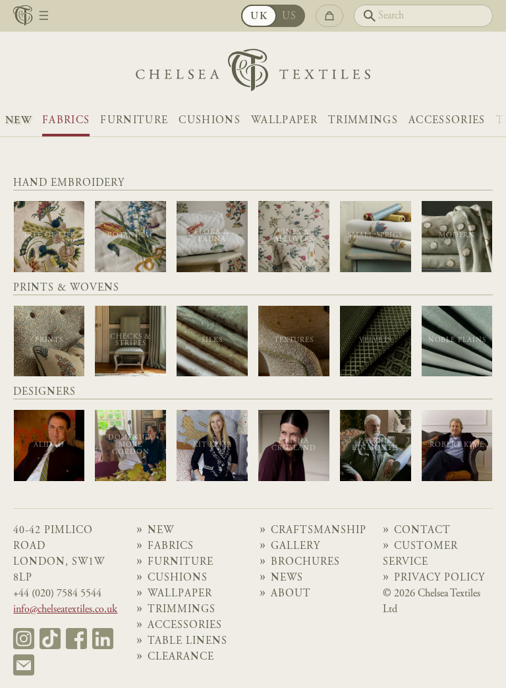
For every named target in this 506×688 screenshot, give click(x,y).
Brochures (305, 562)
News (287, 578)
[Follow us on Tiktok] (50, 638)
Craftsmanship (318, 530)
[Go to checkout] (329, 16)
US (289, 16)
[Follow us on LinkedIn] (102, 638)
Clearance (181, 657)
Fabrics (66, 120)
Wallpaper (284, 120)
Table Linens (187, 641)
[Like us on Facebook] (76, 638)
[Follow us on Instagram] (23, 638)
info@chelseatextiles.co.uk (65, 609)
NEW (18, 120)
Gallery (295, 546)
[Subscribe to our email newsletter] (23, 664)
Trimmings (363, 120)
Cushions (209, 120)
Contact (422, 530)
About (291, 593)
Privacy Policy (439, 578)
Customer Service (420, 554)
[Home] (253, 73)
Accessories (447, 120)
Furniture (134, 120)
